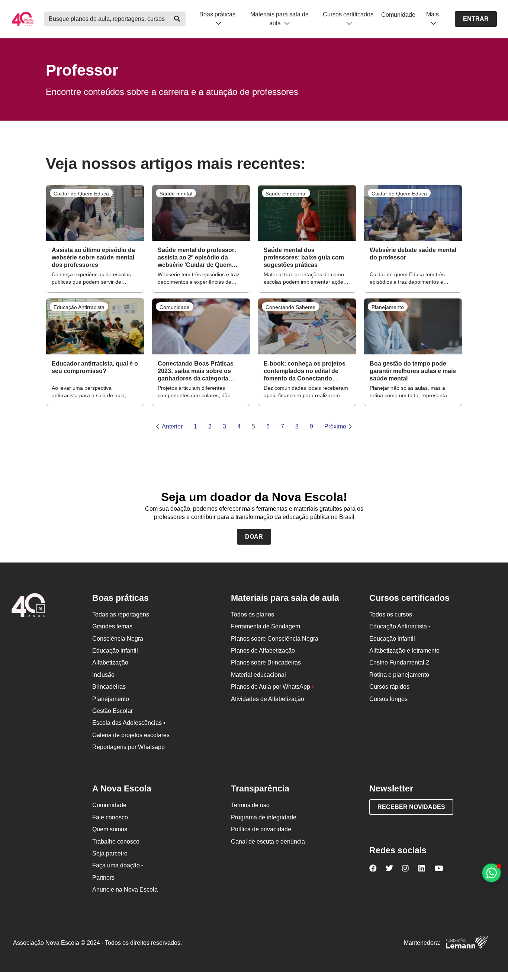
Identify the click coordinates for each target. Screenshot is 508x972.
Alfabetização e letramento (404, 650)
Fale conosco (110, 817)
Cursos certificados (348, 14)
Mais (432, 14)
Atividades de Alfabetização (267, 699)
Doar (254, 536)
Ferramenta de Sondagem (265, 626)
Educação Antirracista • (400, 626)
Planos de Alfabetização (263, 650)
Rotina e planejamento (399, 675)
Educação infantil (115, 650)
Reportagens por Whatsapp (128, 747)
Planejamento (110, 699)
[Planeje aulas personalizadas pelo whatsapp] (491, 873)
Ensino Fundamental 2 (399, 662)
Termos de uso (250, 805)
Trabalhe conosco (115, 841)
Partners (103, 877)
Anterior (172, 426)
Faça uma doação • (118, 865)
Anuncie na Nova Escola (125, 889)
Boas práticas (217, 14)
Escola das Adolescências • (128, 723)
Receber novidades (411, 807)
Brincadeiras (109, 686)
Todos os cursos (390, 614)
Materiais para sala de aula (279, 18)
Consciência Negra (117, 638)
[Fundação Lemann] (467, 943)
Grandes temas (112, 626)
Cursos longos (388, 699)
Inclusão (103, 675)
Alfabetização (110, 662)
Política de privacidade (261, 829)
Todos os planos (252, 614)
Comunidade (398, 15)
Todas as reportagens (120, 614)
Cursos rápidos (389, 686)
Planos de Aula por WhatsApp (272, 686)
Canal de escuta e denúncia (268, 841)
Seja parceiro (110, 853)
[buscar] (177, 19)
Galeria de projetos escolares (131, 735)
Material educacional (258, 675)
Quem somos (109, 829)
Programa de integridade (263, 817)
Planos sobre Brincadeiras (266, 662)
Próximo (335, 426)
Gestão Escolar (112, 711)
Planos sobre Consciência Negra (274, 638)
